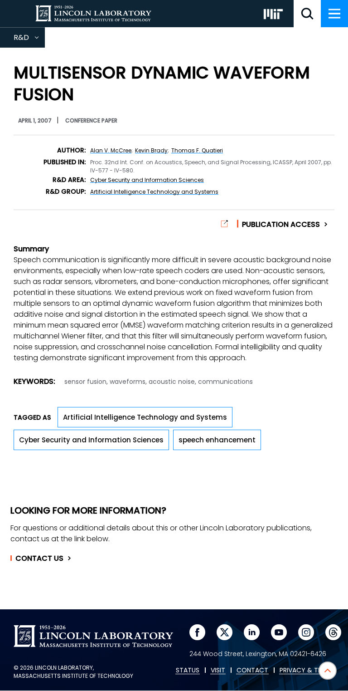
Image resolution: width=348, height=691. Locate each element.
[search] (307, 13)
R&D (29, 40)
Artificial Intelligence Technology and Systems (154, 192)
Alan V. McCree (110, 150)
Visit (218, 670)
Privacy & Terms (307, 670)
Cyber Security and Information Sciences (147, 180)
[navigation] (334, 13)
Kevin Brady (151, 150)
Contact (39, 558)
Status (187, 670)
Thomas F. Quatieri (197, 150)
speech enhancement (217, 440)
